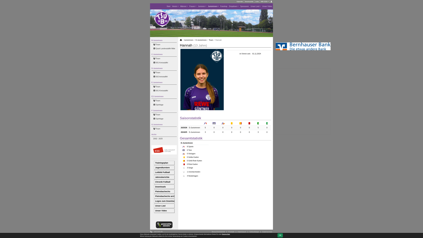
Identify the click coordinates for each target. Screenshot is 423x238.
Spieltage (159, 105)
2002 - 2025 (158, 139)
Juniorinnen (212, 6)
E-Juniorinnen (156, 82)
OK (280, 235)
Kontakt (231, 232)
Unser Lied (255, 6)
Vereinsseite (249, 1)
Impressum (242, 232)
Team (157, 45)
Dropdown (233, 6)
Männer (183, 6)
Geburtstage (254, 232)
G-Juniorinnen (157, 125)
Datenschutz (267, 232)
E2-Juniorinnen (157, 96)
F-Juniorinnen (156, 111)
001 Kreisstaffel (161, 63)
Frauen (192, 6)
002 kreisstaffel (161, 77)
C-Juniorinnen (157, 54)
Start (168, 6)
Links (257, 1)
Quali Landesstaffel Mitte (165, 48)
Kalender (240, 1)
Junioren (201, 6)
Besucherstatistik (218, 232)
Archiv (153, 134)
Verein (174, 6)
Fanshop (223, 6)
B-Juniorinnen (156, 40)
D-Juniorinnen (157, 68)
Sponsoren (244, 6)
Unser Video (267, 6)
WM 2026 (264, 1)
